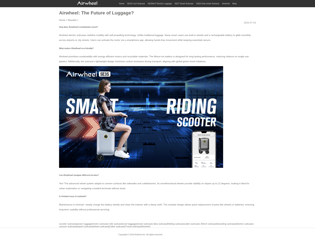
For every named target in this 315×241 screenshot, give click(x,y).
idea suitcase (160, 223)
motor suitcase (100, 223)
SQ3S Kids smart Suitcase (207, 3)
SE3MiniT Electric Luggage (160, 3)
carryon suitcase (67, 226)
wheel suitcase (101, 226)
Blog (234, 3)
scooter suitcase (67, 223)
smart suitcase (144, 223)
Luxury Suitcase (188, 234)
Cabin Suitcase (172, 234)
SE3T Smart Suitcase (184, 3)
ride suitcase (115, 223)
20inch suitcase (208, 223)
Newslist (72, 20)
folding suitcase (176, 223)
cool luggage (129, 223)
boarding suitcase (226, 223)
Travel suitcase (133, 226)
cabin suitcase (191, 223)
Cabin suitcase (117, 226)
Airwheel (226, 3)
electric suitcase (244, 223)
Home (121, 3)
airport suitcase (85, 226)
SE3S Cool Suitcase (136, 3)
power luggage (84, 223)
